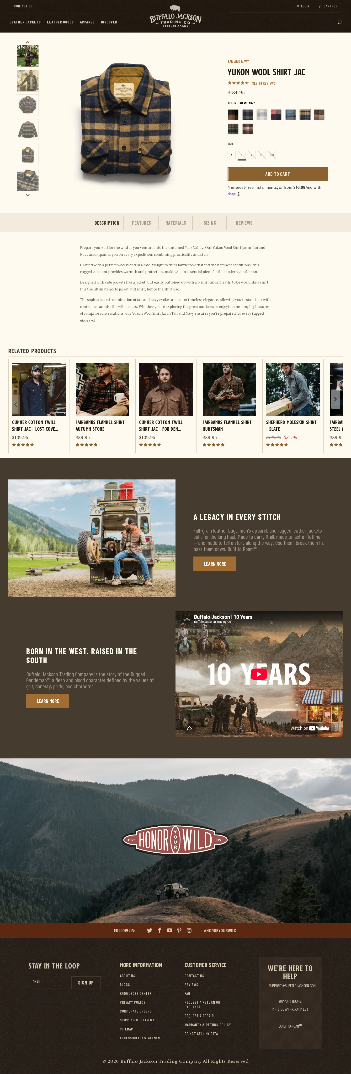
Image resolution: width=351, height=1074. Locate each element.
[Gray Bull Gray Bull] (262, 114)
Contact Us (23, 6)
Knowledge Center (136, 993)
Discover (109, 22)
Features (141, 223)
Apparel (87, 22)
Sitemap (126, 1029)
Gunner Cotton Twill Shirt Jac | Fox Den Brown (161, 425)
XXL (272, 155)
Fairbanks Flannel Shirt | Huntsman (229, 425)
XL (261, 155)
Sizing (210, 223)
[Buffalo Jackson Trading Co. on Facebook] (159, 931)
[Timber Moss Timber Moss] (233, 129)
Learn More (215, 564)
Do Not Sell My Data (201, 1033)
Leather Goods (60, 22)
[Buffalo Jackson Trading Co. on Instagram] (189, 931)
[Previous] (50, 123)
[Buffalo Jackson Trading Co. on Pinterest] (179, 931)
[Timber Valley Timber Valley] (247, 129)
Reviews (244, 223)
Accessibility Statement (141, 1037)
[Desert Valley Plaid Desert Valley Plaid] (233, 114)
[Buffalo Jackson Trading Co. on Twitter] (149, 931)
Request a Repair (199, 1015)
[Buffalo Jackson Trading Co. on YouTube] (169, 931)
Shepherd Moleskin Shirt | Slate (291, 425)
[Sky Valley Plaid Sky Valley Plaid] (290, 114)
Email (36, 981)
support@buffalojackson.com (292, 985)
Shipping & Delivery (137, 1020)
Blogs (125, 984)
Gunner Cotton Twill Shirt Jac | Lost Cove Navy (34, 425)
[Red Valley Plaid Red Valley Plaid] (276, 114)
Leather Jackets (25, 22)
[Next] (199, 123)
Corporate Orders (136, 1011)
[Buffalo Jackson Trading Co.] (175, 16)
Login (304, 6)
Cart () (330, 6)
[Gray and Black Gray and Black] (247, 114)
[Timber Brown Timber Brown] (319, 114)
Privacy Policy (132, 1002)
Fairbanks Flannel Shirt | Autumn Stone (102, 425)
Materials (175, 223)
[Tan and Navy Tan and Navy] (305, 114)
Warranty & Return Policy (208, 1024)
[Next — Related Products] (335, 399)
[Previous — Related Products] (15, 404)
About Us (127, 975)
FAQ (187, 993)
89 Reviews (267, 83)
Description (107, 223)
